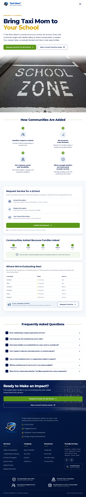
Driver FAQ (47, 454)
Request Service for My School (18, 47)
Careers (26, 457)
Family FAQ (47, 450)
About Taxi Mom (29, 450)
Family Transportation (10, 450)
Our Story (27, 454)
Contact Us (27, 461)
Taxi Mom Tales (49, 457)
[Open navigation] (80, 4)
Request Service (66, 304)
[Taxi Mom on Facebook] (67, 460)
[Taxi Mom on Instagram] (72, 460)
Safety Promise (8, 465)
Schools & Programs (10, 457)
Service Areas (8, 461)
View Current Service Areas (51, 47)
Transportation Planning (11, 454)
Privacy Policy (48, 461)
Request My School (9, 469)
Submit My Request (41, 225)
